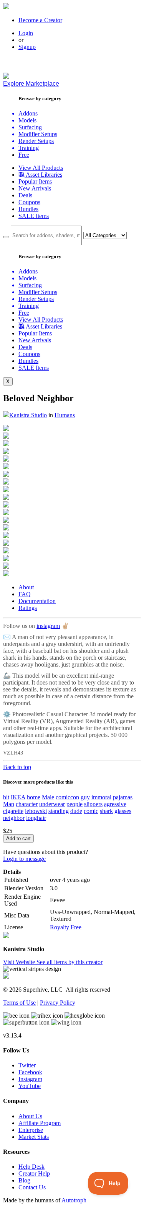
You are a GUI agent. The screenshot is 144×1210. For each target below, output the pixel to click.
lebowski (36, 811)
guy (85, 797)
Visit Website (19, 962)
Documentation (37, 601)
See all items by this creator (69, 962)
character (27, 804)
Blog (24, 1180)
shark (106, 811)
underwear (52, 804)
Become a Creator (40, 20)
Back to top (17, 767)
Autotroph (73, 1200)
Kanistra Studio (28, 415)
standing (58, 811)
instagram (48, 626)
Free (23, 154)
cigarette (13, 811)
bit (6, 797)
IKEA (18, 797)
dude (76, 811)
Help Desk (31, 1166)
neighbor (14, 818)
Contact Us (32, 1187)
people (74, 804)
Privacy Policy (57, 1002)
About (26, 587)
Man (8, 804)
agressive (115, 804)
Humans (65, 415)
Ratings (27, 608)
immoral (101, 797)
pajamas (122, 797)
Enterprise (30, 1130)
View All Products (40, 167)
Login (25, 33)
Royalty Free (65, 927)
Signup (27, 47)
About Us (30, 1116)
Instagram (30, 1079)
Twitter (27, 1065)
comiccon (67, 797)
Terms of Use (19, 1002)
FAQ (24, 594)
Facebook (30, 1072)
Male (48, 797)
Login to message (24, 858)
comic (91, 811)
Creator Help (34, 1173)
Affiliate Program (39, 1123)
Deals (25, 195)
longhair (36, 818)
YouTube (29, 1086)
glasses (122, 811)
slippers (93, 804)
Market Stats (33, 1137)
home (33, 797)
